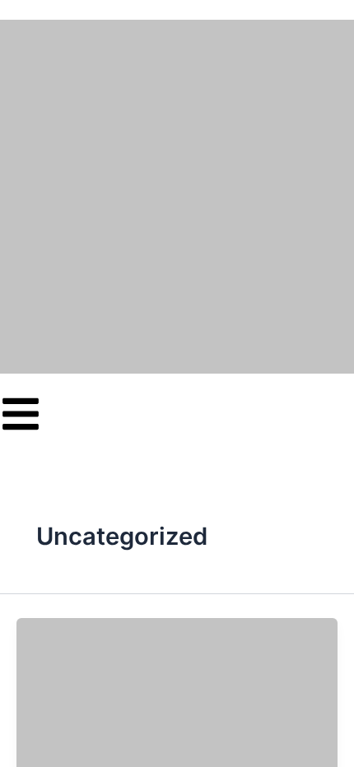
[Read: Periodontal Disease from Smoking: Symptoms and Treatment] (177, 707)
